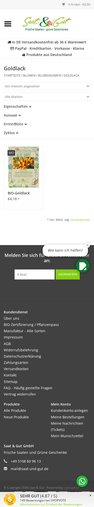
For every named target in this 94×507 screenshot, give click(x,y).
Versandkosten (80, 219)
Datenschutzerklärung (22, 356)
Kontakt (10, 375)
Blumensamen (49, 75)
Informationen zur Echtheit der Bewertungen (51, 504)
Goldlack (71, 75)
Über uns (11, 318)
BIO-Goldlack (19, 193)
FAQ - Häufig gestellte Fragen (28, 387)
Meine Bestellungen (67, 417)
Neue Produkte (16, 417)
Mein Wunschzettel (67, 435)
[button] (82, 265)
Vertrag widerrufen (20, 394)
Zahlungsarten (16, 362)
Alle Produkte (15, 410)
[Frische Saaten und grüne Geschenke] (55, 23)
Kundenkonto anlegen (69, 410)
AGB (7, 343)
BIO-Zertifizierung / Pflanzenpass (31, 324)
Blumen (29, 75)
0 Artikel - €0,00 (79, 4)
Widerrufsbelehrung (21, 350)
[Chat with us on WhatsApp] (82, 481)
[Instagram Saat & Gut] (56, 290)
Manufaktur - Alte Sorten (24, 330)
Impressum (13, 337)
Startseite (12, 75)
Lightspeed (71, 487)
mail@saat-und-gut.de (29, 468)
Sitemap (11, 381)
